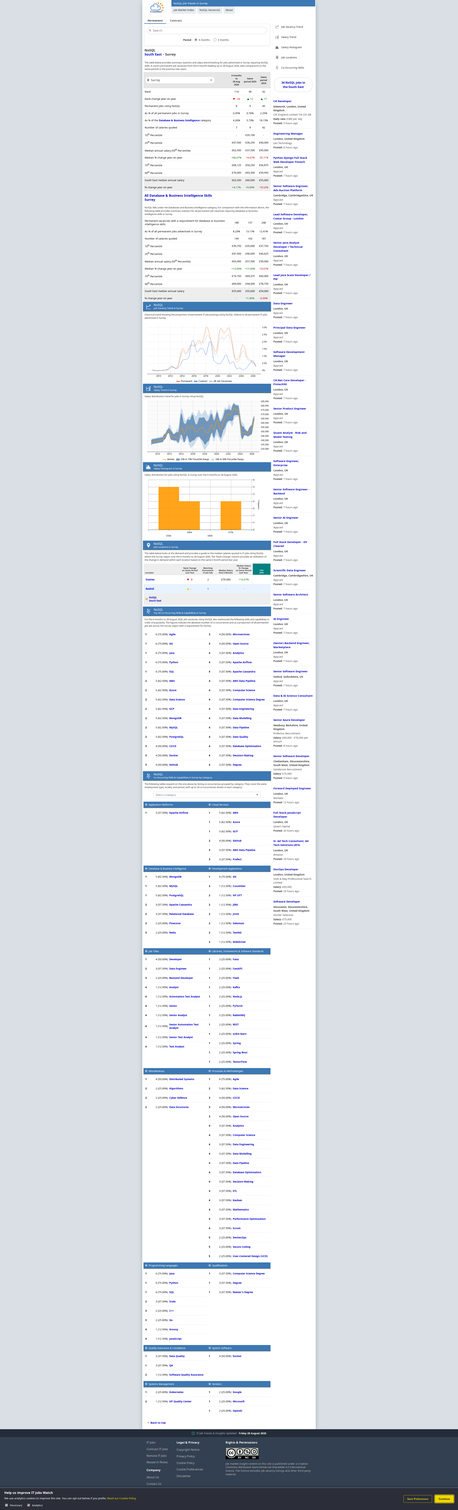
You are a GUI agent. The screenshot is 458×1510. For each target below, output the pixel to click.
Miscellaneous (156, 1071)
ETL (235, 1191)
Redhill (150, 588)
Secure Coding (241, 1246)
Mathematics (241, 1209)
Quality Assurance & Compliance (167, 1348)
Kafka (236, 987)
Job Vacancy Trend (292, 26)
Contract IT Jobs (157, 1449)
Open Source (241, 643)
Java (171, 653)
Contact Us (154, 1484)
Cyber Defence (178, 1097)
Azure (172, 690)
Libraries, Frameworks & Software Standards (238, 951)
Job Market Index (184, 10)
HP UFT (237, 895)
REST (236, 1024)
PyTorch (238, 1006)
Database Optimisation (247, 746)
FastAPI (237, 968)
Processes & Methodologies (227, 1071)
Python (173, 662)
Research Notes (157, 1462)
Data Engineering (243, 708)
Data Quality (240, 736)
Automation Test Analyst (184, 996)
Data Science (177, 699)
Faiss (236, 959)
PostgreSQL (176, 736)
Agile (172, 634)
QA (171, 1365)
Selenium (238, 923)
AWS (172, 681)
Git (171, 643)
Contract (176, 20)
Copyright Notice (188, 1450)
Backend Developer (181, 978)
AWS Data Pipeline (244, 681)
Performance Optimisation (249, 1219)
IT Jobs (151, 1442)
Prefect (237, 859)
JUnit (236, 914)
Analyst (174, 987)
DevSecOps (239, 1237)
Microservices (241, 634)
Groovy (173, 1329)
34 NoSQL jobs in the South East (293, 85)
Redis (172, 932)
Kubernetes (176, 1392)
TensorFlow (240, 1061)
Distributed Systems (181, 1079)
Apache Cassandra (244, 671)
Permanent (155, 20)
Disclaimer (184, 1476)
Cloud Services (220, 804)
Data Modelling (242, 718)
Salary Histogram (291, 47)
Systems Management (161, 1384)
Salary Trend (288, 37)
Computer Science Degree (249, 699)
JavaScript (175, 1338)
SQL (171, 671)
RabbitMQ (239, 1015)
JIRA (235, 904)
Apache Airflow (242, 662)
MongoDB (175, 718)
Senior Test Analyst (181, 1037)
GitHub (173, 764)
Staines (150, 579)
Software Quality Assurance (186, 1374)
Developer (175, 959)
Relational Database (181, 914)
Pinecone (175, 923)
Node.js (237, 996)
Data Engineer (178, 968)
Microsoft (239, 1401)
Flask (236, 978)
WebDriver (239, 942)
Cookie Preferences (190, 1469)
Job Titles (154, 951)
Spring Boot (240, 1052)
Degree (237, 764)
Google (237, 1392)
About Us (153, 1477)
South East (153, 54)
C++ (171, 1310)
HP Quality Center (180, 1401)
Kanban (237, 1200)
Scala (172, 1301)
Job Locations (289, 57)
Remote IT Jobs (157, 1456)
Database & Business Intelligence (179, 120)
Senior (173, 1006)
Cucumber (239, 886)
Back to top (158, 1422)
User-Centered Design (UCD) (250, 1256)
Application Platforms (161, 804)
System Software (222, 1348)
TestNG (237, 932)
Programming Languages (163, 1265)
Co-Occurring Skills (292, 67)
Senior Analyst (178, 1015)
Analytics (238, 653)
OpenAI (237, 1410)
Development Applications (227, 868)
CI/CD (172, 746)
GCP (171, 708)
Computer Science (244, 690)
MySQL (173, 727)
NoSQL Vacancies (209, 10)
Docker (173, 755)
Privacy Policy (186, 1456)
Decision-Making (243, 755)
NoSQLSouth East (155, 599)
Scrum (237, 1228)
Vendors (216, 1384)
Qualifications (219, 1265)
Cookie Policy (185, 1463)
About (229, 10)
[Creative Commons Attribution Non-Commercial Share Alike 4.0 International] (268, 1452)
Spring (237, 1043)
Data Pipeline (241, 727)
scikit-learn (240, 1033)
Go (171, 1320)
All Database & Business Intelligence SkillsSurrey (178, 197)
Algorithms (176, 1088)
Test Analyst (176, 1046)
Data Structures (179, 1107)
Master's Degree (243, 1292)
